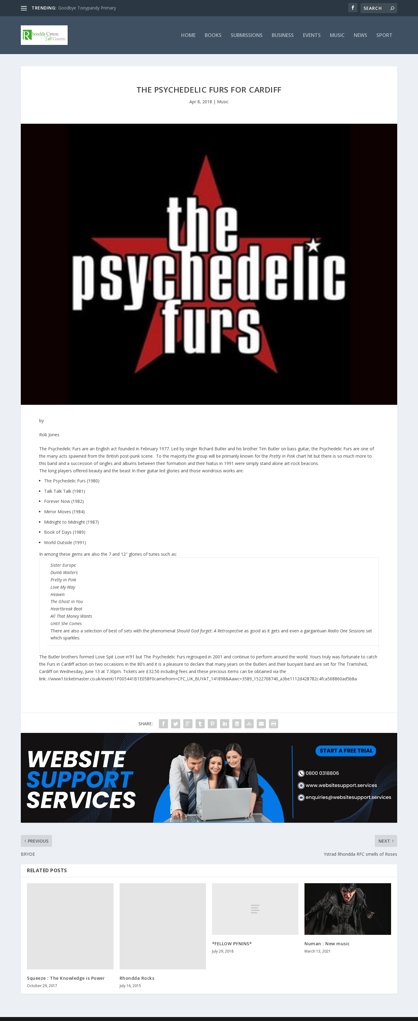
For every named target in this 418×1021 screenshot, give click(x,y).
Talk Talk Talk (57, 491)
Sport (384, 35)
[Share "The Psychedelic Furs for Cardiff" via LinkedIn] (224, 724)
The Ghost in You (66, 601)
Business (283, 35)
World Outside (58, 542)
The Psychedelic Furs (65, 481)
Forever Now (57, 501)
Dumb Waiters (64, 572)
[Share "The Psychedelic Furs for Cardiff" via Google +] (188, 724)
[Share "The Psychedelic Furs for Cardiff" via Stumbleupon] (249, 724)
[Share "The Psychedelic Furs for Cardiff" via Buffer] (237, 724)
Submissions (247, 35)
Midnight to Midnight (64, 522)
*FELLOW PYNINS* (232, 943)
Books (213, 35)
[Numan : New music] (347, 909)
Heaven (57, 594)
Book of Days (58, 532)
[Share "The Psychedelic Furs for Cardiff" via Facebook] (163, 724)
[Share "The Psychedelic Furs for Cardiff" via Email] (261, 724)
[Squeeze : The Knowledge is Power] (70, 926)
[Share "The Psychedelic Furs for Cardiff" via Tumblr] (200, 724)
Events (312, 35)
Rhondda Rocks (137, 978)
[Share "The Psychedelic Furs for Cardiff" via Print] (273, 724)
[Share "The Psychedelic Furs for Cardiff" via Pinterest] (212, 724)
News (360, 35)
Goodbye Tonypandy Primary (87, 8)
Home (188, 35)
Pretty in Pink (63, 580)
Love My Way (62, 587)
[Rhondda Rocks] (163, 926)
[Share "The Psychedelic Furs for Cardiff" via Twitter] (176, 724)
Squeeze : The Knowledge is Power (66, 978)
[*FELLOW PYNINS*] (255, 909)
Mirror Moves (57, 511)
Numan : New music (327, 943)
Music (337, 35)
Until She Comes (66, 623)
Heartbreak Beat (66, 609)
